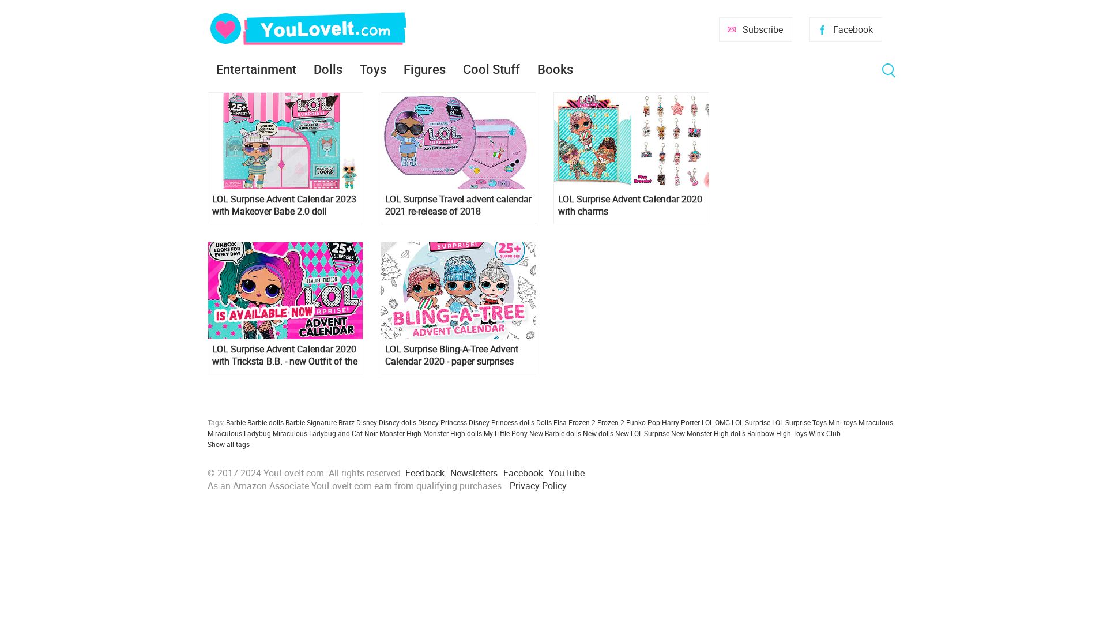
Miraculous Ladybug (239, 433)
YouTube (567, 473)
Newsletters (474, 473)
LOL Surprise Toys (799, 422)
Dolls (328, 69)
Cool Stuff (491, 69)
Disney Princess (442, 422)
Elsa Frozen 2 (575, 422)
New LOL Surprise (642, 433)
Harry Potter (681, 422)
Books (555, 69)
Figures (425, 69)
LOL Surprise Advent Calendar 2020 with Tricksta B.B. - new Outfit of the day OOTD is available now (284, 355)
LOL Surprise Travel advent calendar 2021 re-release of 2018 (458, 205)
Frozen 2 (610, 422)
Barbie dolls (265, 422)
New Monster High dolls (708, 433)
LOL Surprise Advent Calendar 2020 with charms (630, 205)
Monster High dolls (452, 433)
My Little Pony (506, 433)
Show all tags (229, 444)
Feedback (425, 473)
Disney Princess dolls (501, 422)
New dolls (598, 433)
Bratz (346, 422)
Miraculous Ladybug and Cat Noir (325, 433)
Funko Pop (643, 422)
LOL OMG (716, 422)
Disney (366, 422)
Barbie (236, 422)
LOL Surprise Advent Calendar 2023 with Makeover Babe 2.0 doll (284, 205)
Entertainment (256, 69)
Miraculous (876, 422)
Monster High (400, 433)
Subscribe (763, 29)
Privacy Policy (538, 485)
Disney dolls (397, 422)
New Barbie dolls (555, 433)
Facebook (853, 29)
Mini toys (843, 422)
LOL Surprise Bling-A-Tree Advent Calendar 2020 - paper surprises (451, 355)
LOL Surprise (751, 422)
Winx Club (825, 433)
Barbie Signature (311, 422)
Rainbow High (769, 433)
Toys (373, 69)
